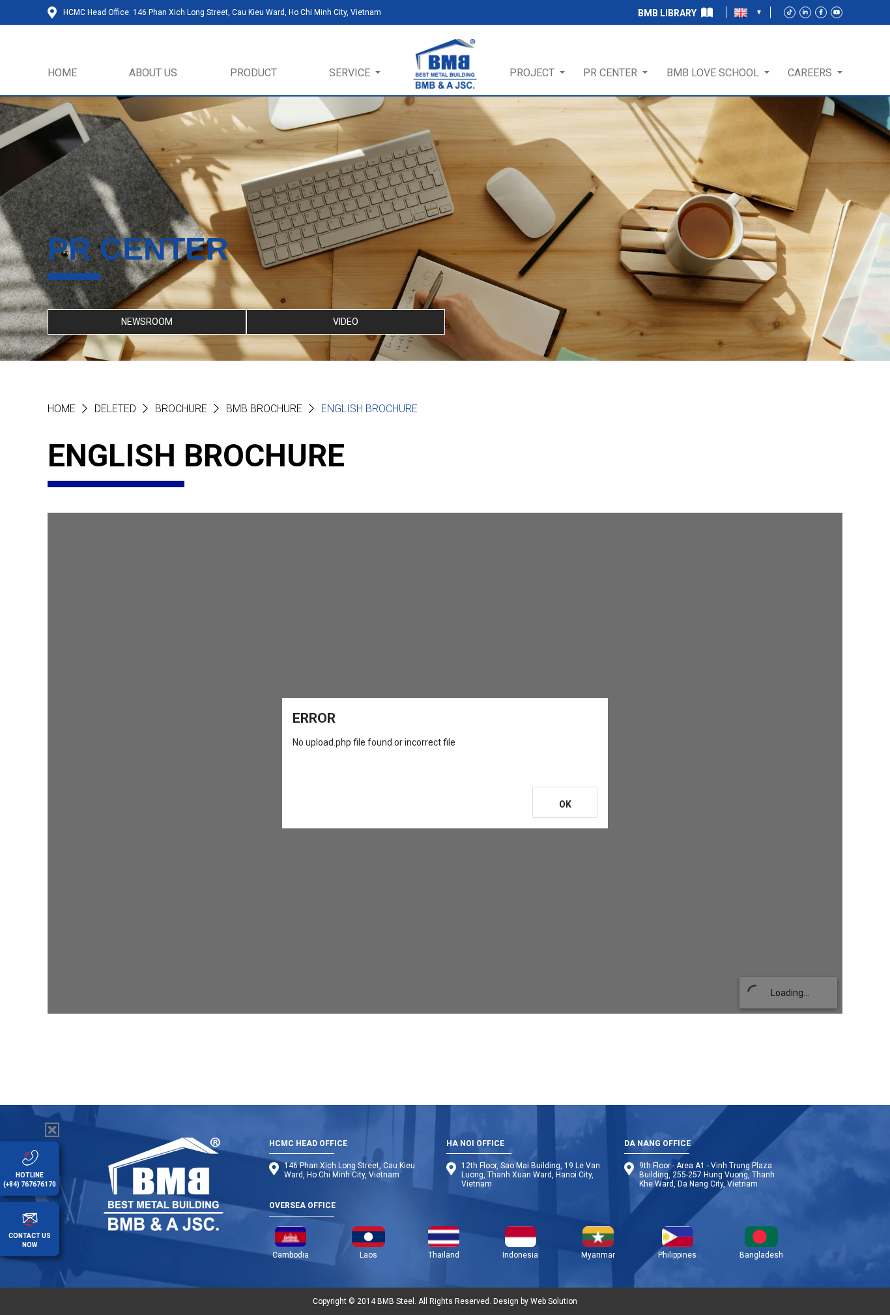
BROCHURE (181, 408)
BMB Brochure (264, 408)
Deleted (115, 408)
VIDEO (345, 321)
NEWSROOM (147, 321)
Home (62, 408)
